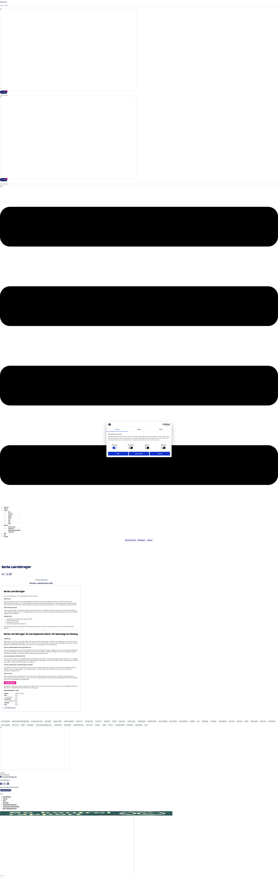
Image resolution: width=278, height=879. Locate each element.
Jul (198, 721)
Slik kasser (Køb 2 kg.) (44, 725)
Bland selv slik (130, 540)
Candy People (69, 721)
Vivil (146, 725)
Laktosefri (222, 721)
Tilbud (150, 540)
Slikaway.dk (3, 2)
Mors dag (254, 721)
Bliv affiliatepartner (10, 808)
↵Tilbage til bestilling (41, 580)
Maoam (239, 721)
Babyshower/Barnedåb (20, 721)
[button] (139, 345)
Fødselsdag (11, 531)
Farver (5, 510)
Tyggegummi (119, 725)
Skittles (15, 725)
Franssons (141, 721)
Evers (114, 721)
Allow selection (139, 453)
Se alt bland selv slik (10, 707)
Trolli (110, 725)
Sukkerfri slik (78, 725)
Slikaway (30, 725)
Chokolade (89, 721)
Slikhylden (141, 540)
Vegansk (130, 725)
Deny (118, 453)
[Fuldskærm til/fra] (2, 875)
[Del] (3, 875)
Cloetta (98, 721)
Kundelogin (7, 797)
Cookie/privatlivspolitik (11, 806)
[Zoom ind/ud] (0, 875)
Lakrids (213, 721)
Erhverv (107, 721)
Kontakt (6, 536)
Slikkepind (58, 725)
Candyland (57, 721)
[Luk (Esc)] (5, 875)
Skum (23, 725)
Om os (5, 799)
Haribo (192, 721)
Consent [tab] (117, 429)
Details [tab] (139, 429)
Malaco (232, 721)
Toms (104, 725)
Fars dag (122, 721)
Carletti (79, 721)
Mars (246, 721)
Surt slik (89, 725)
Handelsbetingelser (10, 804)
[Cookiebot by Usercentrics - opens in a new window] (163, 424)
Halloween (183, 721)
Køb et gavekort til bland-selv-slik (9, 787)
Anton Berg (5, 721)
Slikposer (67, 725)
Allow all (160, 453)
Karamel (205, 721)
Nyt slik (263, 721)
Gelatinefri (163, 721)
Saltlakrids (5, 725)
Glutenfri (173, 721)
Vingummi (138, 725)
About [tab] (160, 429)
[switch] (131, 448)
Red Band (271, 721)
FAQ (4, 801)
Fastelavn (131, 721)
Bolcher (48, 721)
